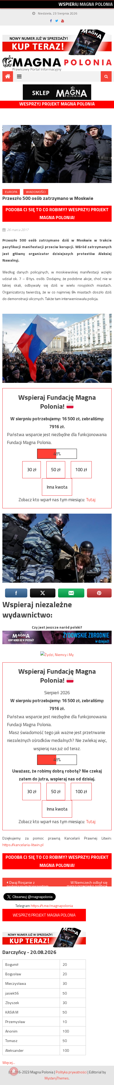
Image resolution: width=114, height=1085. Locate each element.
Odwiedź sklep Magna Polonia (57, 92)
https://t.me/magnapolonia (52, 905)
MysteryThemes (57, 1078)
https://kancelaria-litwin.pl (22, 844)
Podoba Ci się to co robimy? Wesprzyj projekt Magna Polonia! (57, 213)
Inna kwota (57, 487)
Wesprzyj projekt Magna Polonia (57, 104)
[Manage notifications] (14, 1071)
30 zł (31, 469)
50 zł (55, 469)
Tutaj (90, 499)
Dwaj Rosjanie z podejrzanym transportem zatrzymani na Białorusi (28, 883)
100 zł (81, 469)
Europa (11, 191)
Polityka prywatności (71, 1072)
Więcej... (8, 1062)
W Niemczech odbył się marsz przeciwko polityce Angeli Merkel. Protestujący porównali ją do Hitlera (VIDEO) (85, 883)
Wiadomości (36, 191)
